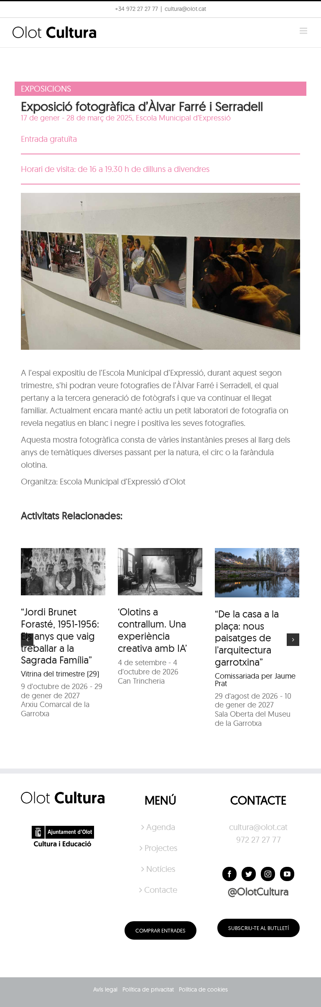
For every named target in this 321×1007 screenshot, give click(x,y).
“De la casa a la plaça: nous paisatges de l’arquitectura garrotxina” (247, 637)
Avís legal (105, 989)
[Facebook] (229, 874)
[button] (303, 11)
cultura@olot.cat (258, 827)
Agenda (160, 827)
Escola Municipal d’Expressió (183, 118)
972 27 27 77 (258, 839)
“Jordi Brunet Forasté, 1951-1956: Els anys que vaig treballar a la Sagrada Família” (60, 635)
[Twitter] (249, 874)
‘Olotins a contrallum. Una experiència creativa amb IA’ (152, 629)
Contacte (160, 889)
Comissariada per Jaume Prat (255, 679)
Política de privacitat (148, 989)
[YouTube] (287, 874)
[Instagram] (268, 874)
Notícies (160, 869)
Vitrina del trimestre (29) (60, 674)
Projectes (161, 848)
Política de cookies (203, 989)
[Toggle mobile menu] (304, 30)
